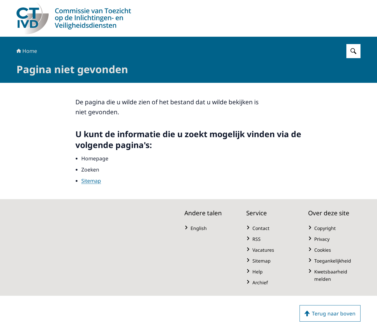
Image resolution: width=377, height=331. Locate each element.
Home (29, 50)
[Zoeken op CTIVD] (353, 51)
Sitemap (91, 180)
